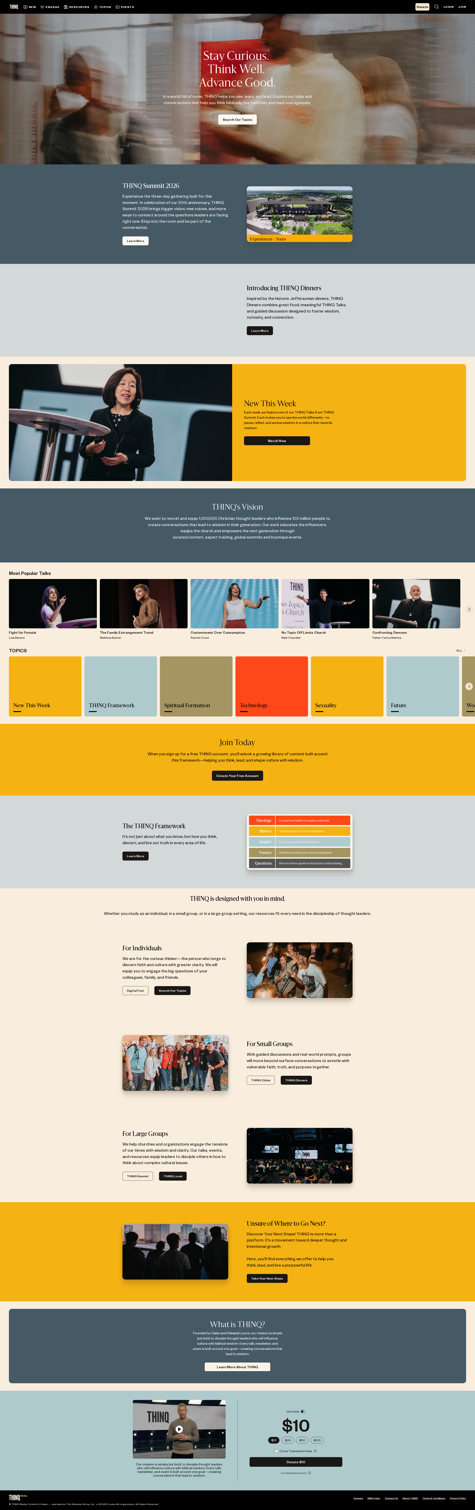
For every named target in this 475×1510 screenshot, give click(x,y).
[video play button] (179, 1429)
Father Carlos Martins (386, 637)
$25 (288, 1440)
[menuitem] (29, 7)
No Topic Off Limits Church (303, 632)
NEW (32, 7)
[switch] (303, 1411)
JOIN (462, 7)
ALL (459, 650)
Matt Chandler (291, 637)
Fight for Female (22, 632)
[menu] (178, 7)
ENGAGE (53, 7)
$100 (317, 1440)
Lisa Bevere (17, 637)
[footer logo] (18, 1498)
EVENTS (127, 7)
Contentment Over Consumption (218, 632)
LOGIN (449, 7)
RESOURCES (79, 7)
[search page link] (436, 7)
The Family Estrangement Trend (126, 632)
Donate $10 (296, 1462)
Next (469, 609)
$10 (273, 1440)
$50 (302, 1440)
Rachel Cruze (200, 637)
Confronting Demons (389, 632)
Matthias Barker (110, 637)
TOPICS (105, 7)
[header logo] (15, 7)
